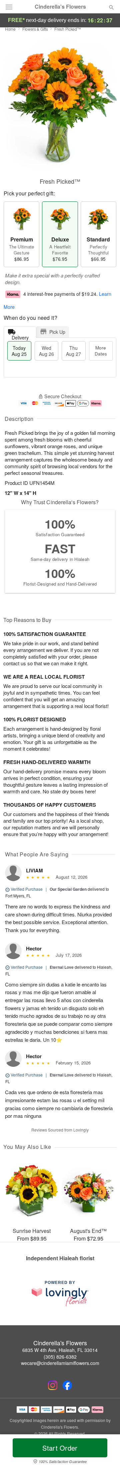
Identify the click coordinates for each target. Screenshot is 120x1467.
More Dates (101, 350)
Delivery (20, 336)
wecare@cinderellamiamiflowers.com (60, 1363)
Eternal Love (62, 967)
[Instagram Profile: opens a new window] (52, 1385)
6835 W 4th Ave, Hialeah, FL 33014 (60, 1350)
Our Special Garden (68, 889)
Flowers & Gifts (35, 29)
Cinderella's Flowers (60, 6)
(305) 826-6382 (60, 1356)
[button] (105, 1452)
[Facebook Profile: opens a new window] (67, 1385)
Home (10, 29)
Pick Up (57, 331)
